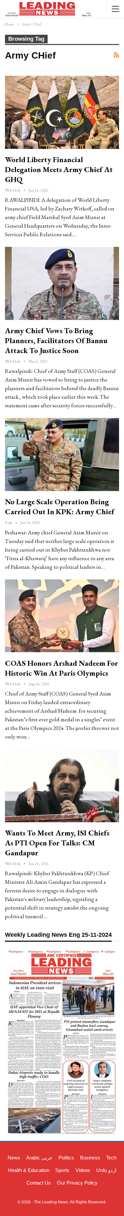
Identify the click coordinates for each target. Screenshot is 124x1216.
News (14, 1157)
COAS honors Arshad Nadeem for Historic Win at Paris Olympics (61, 668)
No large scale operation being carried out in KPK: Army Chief (59, 507)
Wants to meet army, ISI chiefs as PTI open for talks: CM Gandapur (57, 843)
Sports (62, 1170)
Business (90, 1157)
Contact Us (38, 1183)
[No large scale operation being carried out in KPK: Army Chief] (62, 454)
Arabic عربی (39, 1157)
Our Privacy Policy (77, 1183)
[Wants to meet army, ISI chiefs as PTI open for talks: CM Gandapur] (62, 785)
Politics (66, 1157)
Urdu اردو (106, 1170)
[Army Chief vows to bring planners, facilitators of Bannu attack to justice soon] (62, 283)
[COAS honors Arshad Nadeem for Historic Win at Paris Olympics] (62, 616)
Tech (111, 1157)
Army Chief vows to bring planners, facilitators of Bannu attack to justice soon (56, 340)
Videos (82, 1170)
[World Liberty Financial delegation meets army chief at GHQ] (62, 112)
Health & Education (28, 1170)
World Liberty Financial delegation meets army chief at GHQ (59, 169)
